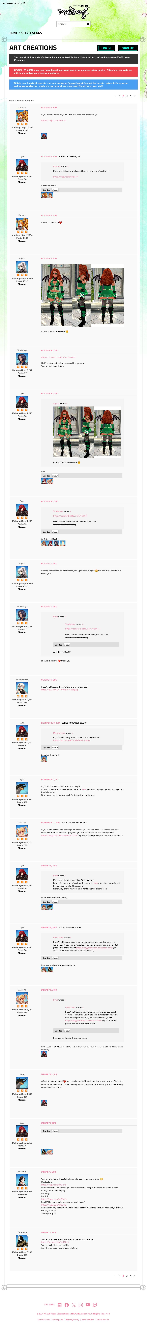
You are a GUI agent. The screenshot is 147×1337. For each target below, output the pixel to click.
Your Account (43, 1319)
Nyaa (22, 779)
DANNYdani (58, 937)
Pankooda (22, 1232)
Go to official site (12, 3)
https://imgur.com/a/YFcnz (53, 1184)
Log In (106, 48)
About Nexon (103, 1319)
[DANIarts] (50, 480)
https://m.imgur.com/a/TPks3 (55, 1242)
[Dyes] (44, 136)
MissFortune (22, 679)
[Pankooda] (50, 969)
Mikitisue (22, 1171)
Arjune (22, 258)
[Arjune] (22, 267)
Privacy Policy (72, 1319)
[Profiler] (26, 1248)
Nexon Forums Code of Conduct (76, 83)
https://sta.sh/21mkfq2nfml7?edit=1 (58, 357)
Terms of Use (88, 1319)
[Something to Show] (18, 124)
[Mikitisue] (22, 1180)
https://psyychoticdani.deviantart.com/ (59, 835)
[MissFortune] (22, 688)
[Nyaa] (22, 788)
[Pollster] (22, 172)
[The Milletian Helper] (18, 274)
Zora (84, 789)
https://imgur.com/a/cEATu (53, 1205)
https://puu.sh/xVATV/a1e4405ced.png (59, 689)
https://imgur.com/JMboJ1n (53, 120)
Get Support (57, 1319)
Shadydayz (22, 350)
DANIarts (22, 822)
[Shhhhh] (22, 124)
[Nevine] (44, 480)
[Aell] (62, 543)
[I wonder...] (26, 172)
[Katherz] (22, 116)
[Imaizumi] (50, 195)
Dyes (22, 156)
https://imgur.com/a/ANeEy (54, 1199)
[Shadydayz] (22, 359)
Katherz (22, 107)
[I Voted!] (26, 124)
